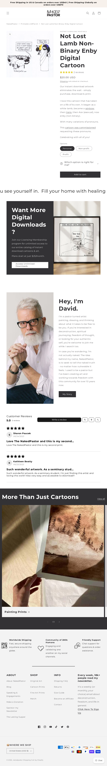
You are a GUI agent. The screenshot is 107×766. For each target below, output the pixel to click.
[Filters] (91, 420)
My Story (67, 394)
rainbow (89, 108)
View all (101, 499)
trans (69, 112)
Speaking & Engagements (13, 694)
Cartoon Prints (37, 687)
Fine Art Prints (37, 693)
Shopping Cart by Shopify (33, 760)
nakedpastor (18, 760)
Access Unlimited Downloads (25, 265)
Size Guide (59, 693)
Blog (9, 687)
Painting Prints (16, 611)
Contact (58, 704)
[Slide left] (48, 622)
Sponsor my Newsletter (12, 709)
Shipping (64, 81)
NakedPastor (12, 24)
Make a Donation (15, 702)
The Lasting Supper (16, 717)
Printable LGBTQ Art (30, 24)
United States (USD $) (18, 751)
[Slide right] (59, 622)
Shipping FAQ (61, 681)
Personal (67, 148)
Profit (66, 154)
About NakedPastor (16, 681)
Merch (33, 699)
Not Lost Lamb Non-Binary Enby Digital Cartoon (62, 24)
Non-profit (84, 148)
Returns (58, 687)
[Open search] (85, 420)
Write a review (59, 419)
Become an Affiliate (63, 699)
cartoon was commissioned (80, 127)
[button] (8, 13)
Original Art (36, 681)
